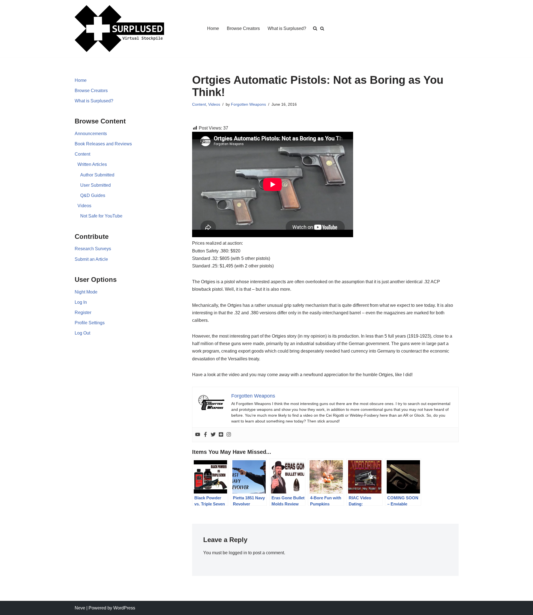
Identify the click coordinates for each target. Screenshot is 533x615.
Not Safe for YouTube (101, 216)
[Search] (322, 28)
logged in (238, 552)
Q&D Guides (92, 195)
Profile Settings (90, 322)
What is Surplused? (287, 28)
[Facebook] (205, 435)
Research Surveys (93, 248)
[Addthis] (220, 435)
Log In (81, 302)
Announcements (91, 133)
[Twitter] (213, 435)
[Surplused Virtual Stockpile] (119, 28)
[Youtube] (197, 435)
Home (213, 28)
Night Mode (86, 292)
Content (82, 154)
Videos (84, 205)
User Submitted (95, 185)
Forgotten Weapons (248, 104)
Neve (80, 608)
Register (83, 312)
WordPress (124, 608)
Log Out (82, 333)
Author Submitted (97, 175)
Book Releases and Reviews (103, 143)
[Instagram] (228, 435)
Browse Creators (243, 28)
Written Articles (92, 164)
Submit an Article (91, 259)
